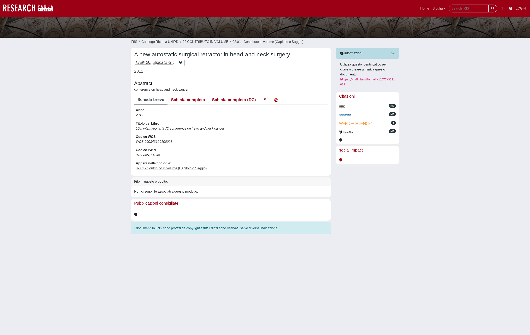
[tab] (265, 99)
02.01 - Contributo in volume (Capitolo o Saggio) (267, 42)
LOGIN (521, 8)
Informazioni (352, 53)
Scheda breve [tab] (150, 99)
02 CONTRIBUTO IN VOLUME (205, 42)
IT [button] (501, 8)
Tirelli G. (142, 62)
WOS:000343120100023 (154, 141)
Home (424, 8)
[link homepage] (30, 8)
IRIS (134, 42)
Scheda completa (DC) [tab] (234, 99)
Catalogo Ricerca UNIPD (159, 42)
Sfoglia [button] (437, 8)
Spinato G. (163, 62)
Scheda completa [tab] (188, 99)
